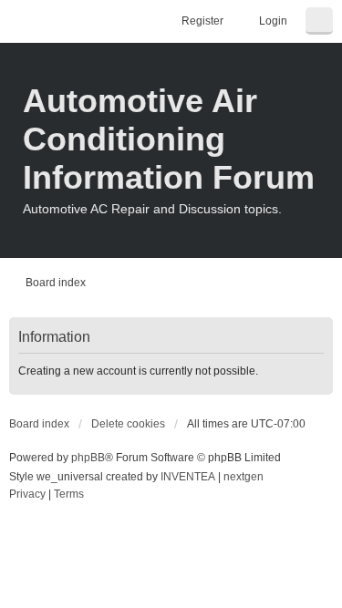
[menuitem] (27, 495)
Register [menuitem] (202, 21)
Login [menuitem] (273, 21)
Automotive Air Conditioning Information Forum (169, 139)
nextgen (243, 476)
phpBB (88, 457)
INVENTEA (188, 476)
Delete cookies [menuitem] (128, 423)
